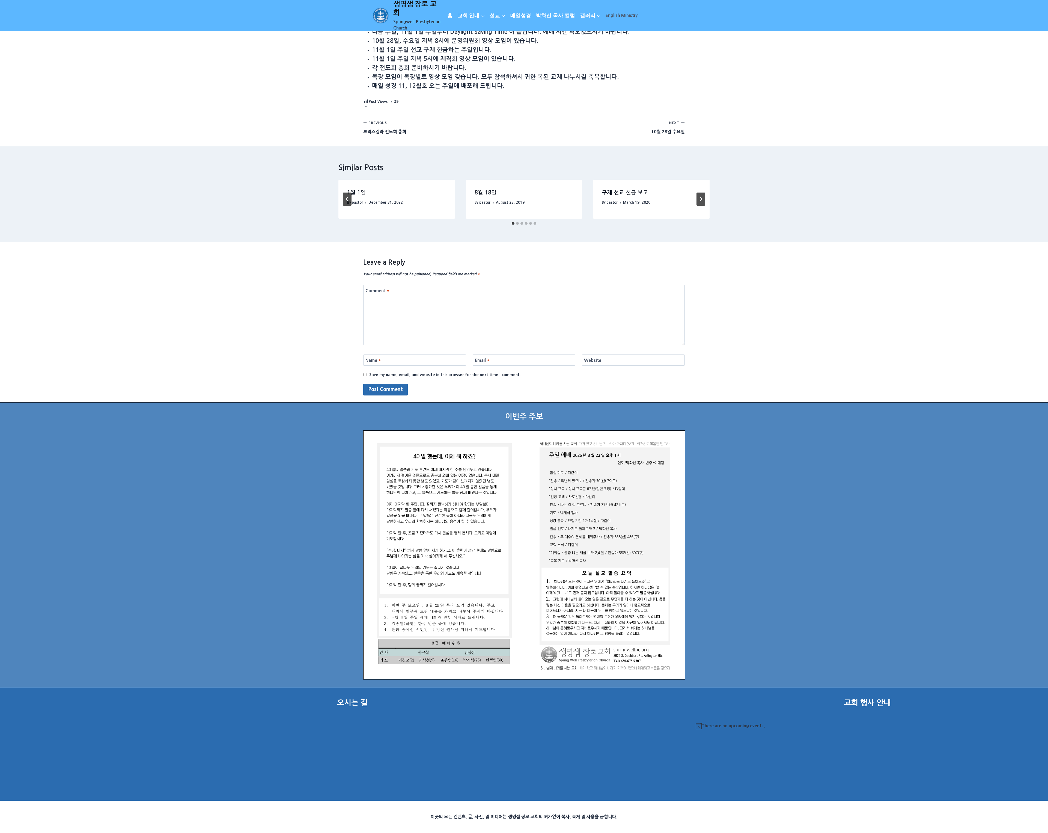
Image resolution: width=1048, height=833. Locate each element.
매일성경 (520, 15)
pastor (357, 202)
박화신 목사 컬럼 (555, 15)
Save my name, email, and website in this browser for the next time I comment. (445, 375)
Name (373, 360)
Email (482, 360)
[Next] (700, 199)
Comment (377, 290)
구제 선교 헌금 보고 (625, 192)
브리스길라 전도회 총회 (384, 127)
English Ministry (622, 15)
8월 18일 (485, 192)
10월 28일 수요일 (668, 127)
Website (592, 360)
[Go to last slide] (347, 199)
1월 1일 (356, 192)
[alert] (867, 725)
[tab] (513, 223)
